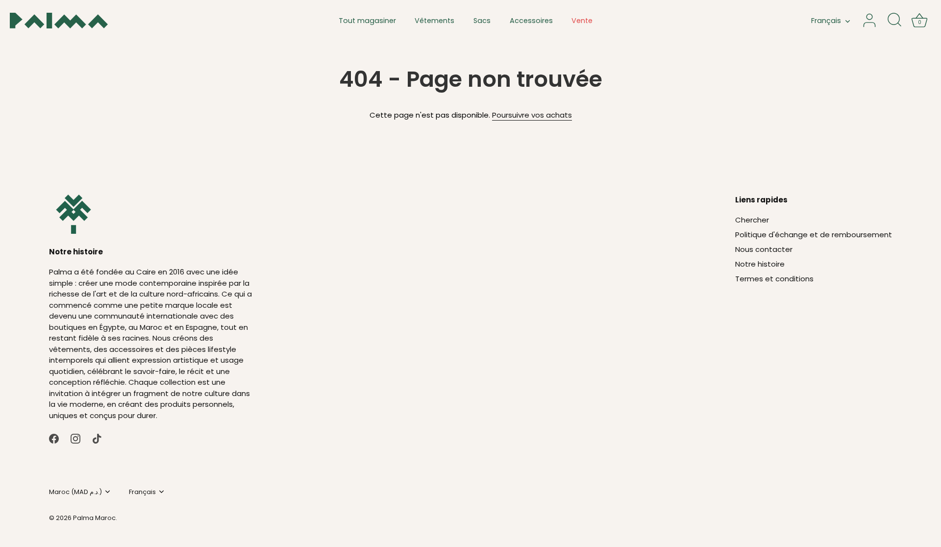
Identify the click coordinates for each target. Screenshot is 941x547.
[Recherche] (894, 20)
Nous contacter (763, 249)
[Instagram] (75, 438)
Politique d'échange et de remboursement (813, 234)
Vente (582, 20)
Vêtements (434, 20)
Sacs (482, 20)
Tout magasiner (367, 20)
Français (826, 20)
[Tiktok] (97, 438)
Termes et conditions (774, 279)
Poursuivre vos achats (532, 115)
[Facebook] (54, 438)
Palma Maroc (94, 518)
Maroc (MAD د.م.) (75, 492)
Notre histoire (760, 264)
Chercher (752, 220)
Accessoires (531, 20)
